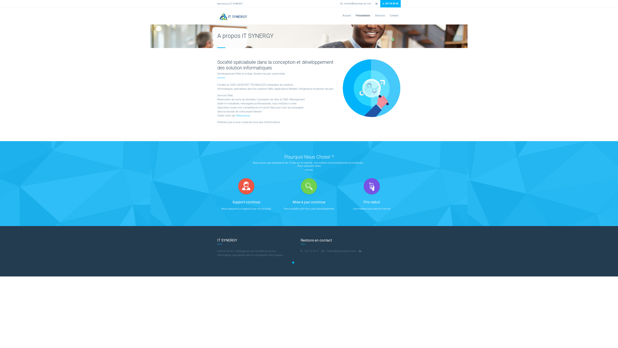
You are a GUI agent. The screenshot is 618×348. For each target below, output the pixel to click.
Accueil (347, 15)
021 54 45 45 (391, 3)
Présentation (363, 15)
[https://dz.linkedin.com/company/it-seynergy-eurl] (360, 251)
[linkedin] (376, 3)
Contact (394, 15)
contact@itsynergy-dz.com (357, 3)
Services (380, 15)
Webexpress (243, 115)
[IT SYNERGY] (233, 17)
